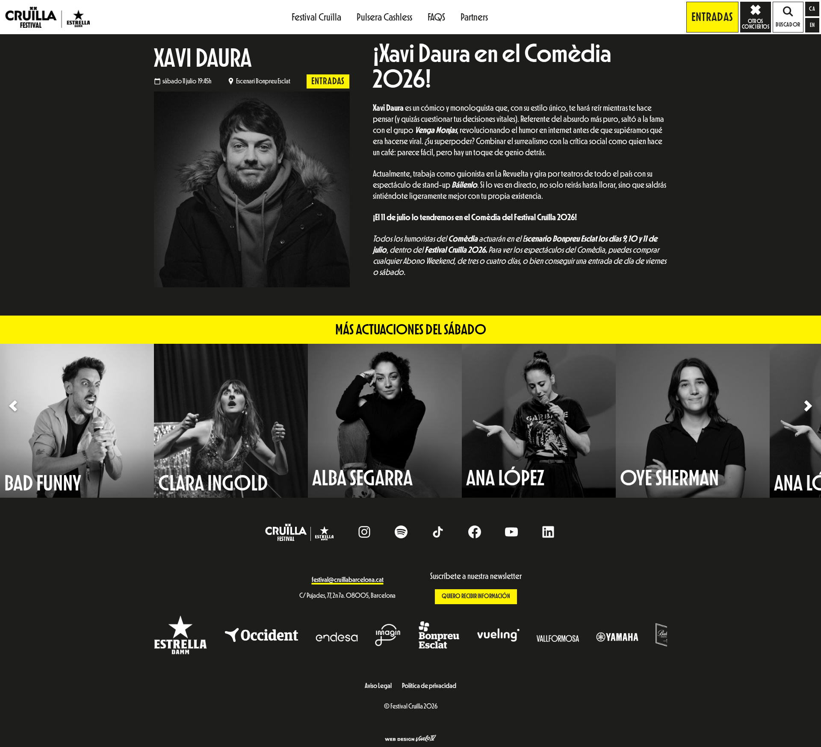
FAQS (436, 17)
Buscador (788, 25)
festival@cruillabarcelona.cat (348, 579)
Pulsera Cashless (384, 17)
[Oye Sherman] (693, 420)
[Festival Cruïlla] (47, 16)
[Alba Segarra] (385, 420)
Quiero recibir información (476, 596)
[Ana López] (539, 420)
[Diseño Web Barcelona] (410, 739)
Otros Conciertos (755, 24)
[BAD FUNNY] (77, 420)
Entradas (712, 17)
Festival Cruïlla (316, 17)
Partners (474, 17)
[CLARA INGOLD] (231, 420)
